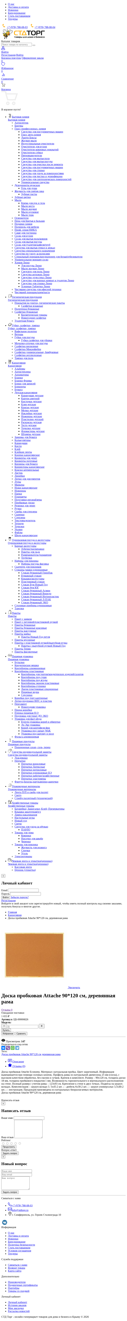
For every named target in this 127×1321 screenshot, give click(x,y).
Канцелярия (14, 365)
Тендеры (13, 19)
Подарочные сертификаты (23, 1285)
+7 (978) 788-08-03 (17, 27)
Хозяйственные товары (21, 805)
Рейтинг (6, 1140)
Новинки (13, 10)
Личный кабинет (17, 1302)
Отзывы (6, 1009)
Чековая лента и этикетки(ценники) (28, 864)
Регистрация (8, 55)
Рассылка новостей (19, 1311)
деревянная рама (51, 1054)
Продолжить (9, 1147)
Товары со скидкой (18, 1291)
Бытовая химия (16, 119)
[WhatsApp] (13, 1048)
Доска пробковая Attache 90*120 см (21, 1054)
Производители (17, 1282)
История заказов (17, 1305)
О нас (11, 4)
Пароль (5, 893)
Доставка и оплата (18, 7)
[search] (34, 45)
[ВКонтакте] (3, 1048)
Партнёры (13, 1288)
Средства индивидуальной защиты (27, 754)
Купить (6, 1030)
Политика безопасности (21, 1244)
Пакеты (12, 616)
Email (4, 890)
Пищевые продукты (19, 744)
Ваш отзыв (7, 1137)
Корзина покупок (11, 58)
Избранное (8, 1033)
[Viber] (8, 1048)
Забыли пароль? (20, 897)
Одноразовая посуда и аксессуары (27, 543)
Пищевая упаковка (18, 659)
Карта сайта (14, 1270)
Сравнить (21, 1033)
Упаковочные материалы (22, 789)
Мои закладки (16, 1308)
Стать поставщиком (19, 16)
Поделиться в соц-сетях (14, 1044)
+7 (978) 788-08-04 (45, 27)
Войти (19, 55)
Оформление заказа (33, 58)
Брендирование (16, 13)
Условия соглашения (19, 1250)
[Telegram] (17, 1048)
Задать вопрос (10, 1153)
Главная (12, 912)
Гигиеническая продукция (23, 300)
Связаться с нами (17, 1264)
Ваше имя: (7, 1118)
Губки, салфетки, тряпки (22, 328)
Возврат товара (16, 1267)
